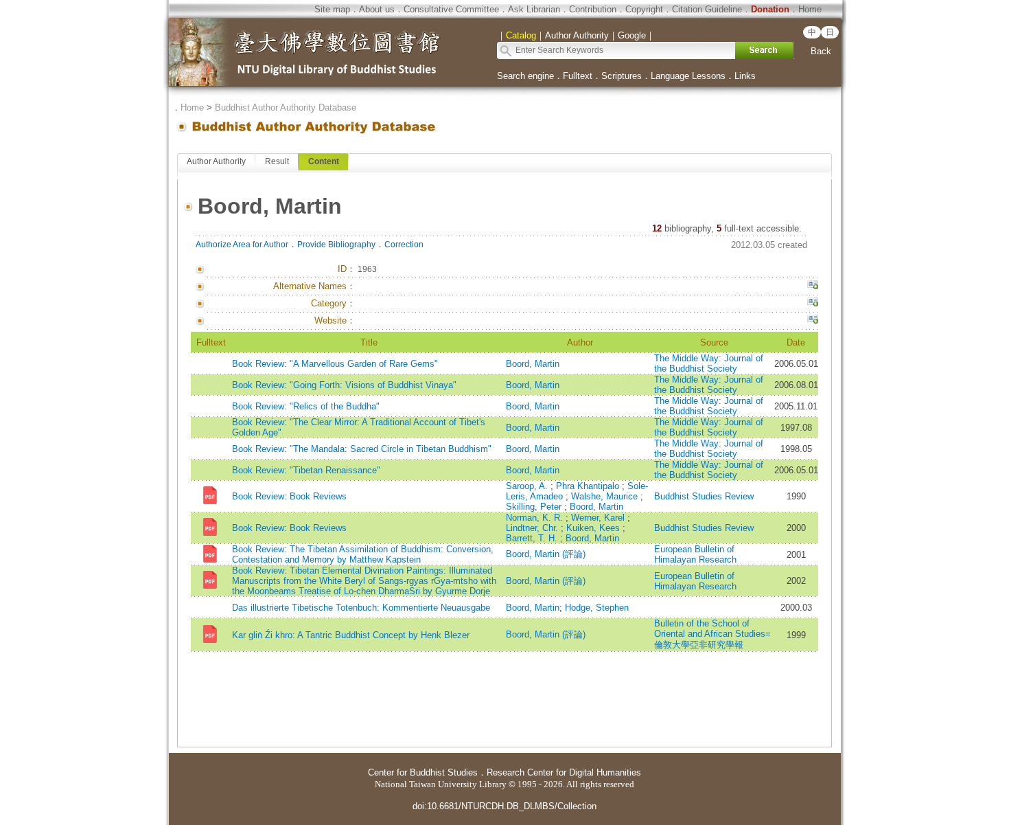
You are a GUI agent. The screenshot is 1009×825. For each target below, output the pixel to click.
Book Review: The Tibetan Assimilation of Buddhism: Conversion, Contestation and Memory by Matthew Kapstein (363, 554)
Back (821, 51)
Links (745, 76)
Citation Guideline (707, 9)
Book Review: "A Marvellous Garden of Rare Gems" (335, 364)
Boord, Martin (532, 364)
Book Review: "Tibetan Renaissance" (306, 470)
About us (377, 9)
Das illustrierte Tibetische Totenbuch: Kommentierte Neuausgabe (361, 607)
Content (323, 161)
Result (277, 161)
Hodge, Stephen (597, 607)
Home (810, 9)
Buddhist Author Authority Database (285, 107)
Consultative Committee (451, 9)
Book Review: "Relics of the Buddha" (306, 406)
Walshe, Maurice (605, 496)
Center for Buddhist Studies (423, 772)
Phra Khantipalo (589, 486)
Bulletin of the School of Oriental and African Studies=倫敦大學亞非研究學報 (712, 634)
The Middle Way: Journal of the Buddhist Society (708, 363)
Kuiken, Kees (594, 528)
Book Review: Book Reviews (289, 496)
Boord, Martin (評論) (545, 554)
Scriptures (621, 76)
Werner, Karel (599, 517)
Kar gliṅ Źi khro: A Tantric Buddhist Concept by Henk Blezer (350, 635)
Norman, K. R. (536, 517)
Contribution (592, 9)
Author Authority (216, 161)
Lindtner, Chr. (533, 528)
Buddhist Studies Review (704, 496)
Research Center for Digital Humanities (564, 772)
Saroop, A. (528, 486)
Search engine (525, 76)
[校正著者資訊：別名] (812, 286)
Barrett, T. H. (533, 538)
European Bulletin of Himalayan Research (695, 554)
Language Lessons (688, 76)
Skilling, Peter (535, 506)
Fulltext (577, 76)
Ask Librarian (534, 9)
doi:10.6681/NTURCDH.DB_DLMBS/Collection (504, 806)
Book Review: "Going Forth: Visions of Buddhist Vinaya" (344, 385)
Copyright (644, 9)
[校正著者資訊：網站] (812, 321)
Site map (332, 9)
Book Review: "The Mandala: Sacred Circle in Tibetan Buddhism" (361, 449)
